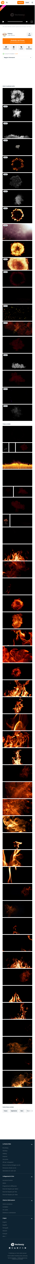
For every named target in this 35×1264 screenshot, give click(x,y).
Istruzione (5, 1192)
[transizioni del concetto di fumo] (17, 412)
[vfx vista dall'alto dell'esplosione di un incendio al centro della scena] (17, 344)
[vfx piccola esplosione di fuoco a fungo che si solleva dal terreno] (6, 540)
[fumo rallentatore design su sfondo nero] (17, 112)
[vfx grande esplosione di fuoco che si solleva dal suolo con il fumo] (6, 446)
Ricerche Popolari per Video (10, 1227)
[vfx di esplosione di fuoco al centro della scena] (17, 180)
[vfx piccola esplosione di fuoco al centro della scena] (17, 487)
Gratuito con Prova (17, 41)
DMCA (4, 1216)
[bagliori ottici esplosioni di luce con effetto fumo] (17, 231)
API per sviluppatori (8, 1195)
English (5, 1255)
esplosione (14, 1143)
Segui (29, 35)
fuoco (5, 1143)
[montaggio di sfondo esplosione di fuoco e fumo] (17, 146)
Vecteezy (5, 1183)
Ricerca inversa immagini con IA (11, 1198)
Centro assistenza (7, 1237)
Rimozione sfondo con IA (9, 1201)
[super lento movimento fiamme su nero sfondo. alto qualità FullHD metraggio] (17, 585)
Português (5, 1260)
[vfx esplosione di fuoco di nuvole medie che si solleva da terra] (17, 378)
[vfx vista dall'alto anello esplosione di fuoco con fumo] (17, 433)
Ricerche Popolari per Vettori (10, 1221)
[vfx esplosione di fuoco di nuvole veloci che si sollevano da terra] (8, 501)
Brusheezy (5, 1180)
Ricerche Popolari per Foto (10, 1224)
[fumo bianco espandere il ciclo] (17, 197)
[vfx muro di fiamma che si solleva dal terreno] (17, 470)
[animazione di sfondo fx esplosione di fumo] (17, 95)
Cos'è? (16, 53)
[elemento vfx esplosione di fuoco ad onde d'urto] (17, 278)
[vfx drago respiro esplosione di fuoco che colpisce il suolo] (17, 295)
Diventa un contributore (9, 1245)
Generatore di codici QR (9, 1203)
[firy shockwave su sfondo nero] (17, 214)
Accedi (27, 2)
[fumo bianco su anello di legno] (17, 361)
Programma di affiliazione (10, 1219)
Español (5, 1257)
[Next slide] (28, 1144)
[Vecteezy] (2, 2)
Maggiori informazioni (9, 56)
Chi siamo (5, 1242)
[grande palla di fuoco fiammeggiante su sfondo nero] (17, 328)
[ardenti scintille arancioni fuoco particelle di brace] (17, 312)
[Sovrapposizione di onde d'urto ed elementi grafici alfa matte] (17, 163)
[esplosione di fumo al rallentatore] (17, 129)
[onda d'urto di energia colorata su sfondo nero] (17, 395)
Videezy (5, 1186)
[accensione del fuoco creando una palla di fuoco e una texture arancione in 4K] (17, 263)
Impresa (5, 1189)
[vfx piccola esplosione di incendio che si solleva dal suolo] (17, 568)
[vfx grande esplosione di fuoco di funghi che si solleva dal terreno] (17, 525)
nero (22, 1143)
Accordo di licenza (8, 1213)
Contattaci (5, 1239)
